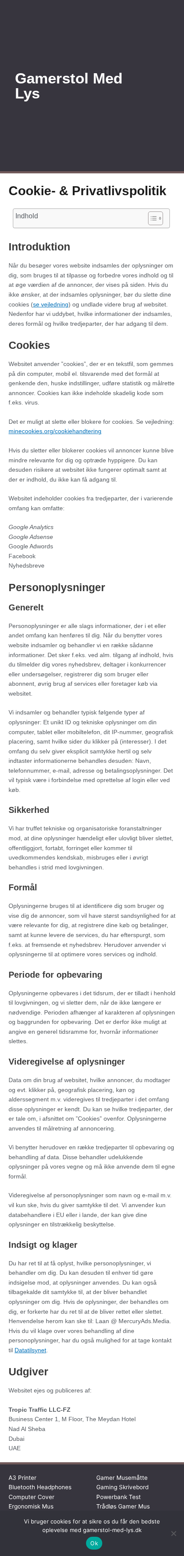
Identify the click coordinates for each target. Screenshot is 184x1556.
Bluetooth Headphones (40, 1487)
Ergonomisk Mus (31, 1506)
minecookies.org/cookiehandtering (55, 431)
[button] (156, 85)
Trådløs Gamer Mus (123, 1506)
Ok (94, 1543)
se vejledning (50, 304)
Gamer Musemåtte (122, 1477)
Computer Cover (31, 1497)
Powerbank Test (118, 1497)
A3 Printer (22, 1477)
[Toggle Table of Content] (151, 218)
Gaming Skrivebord (122, 1487)
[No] (173, 1533)
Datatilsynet (30, 1350)
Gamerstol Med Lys (68, 85)
